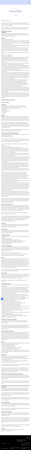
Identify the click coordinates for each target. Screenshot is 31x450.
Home (15, 13)
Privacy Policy (15, 15)
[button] (6, 443)
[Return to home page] (5, 2)
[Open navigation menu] (29, 2)
